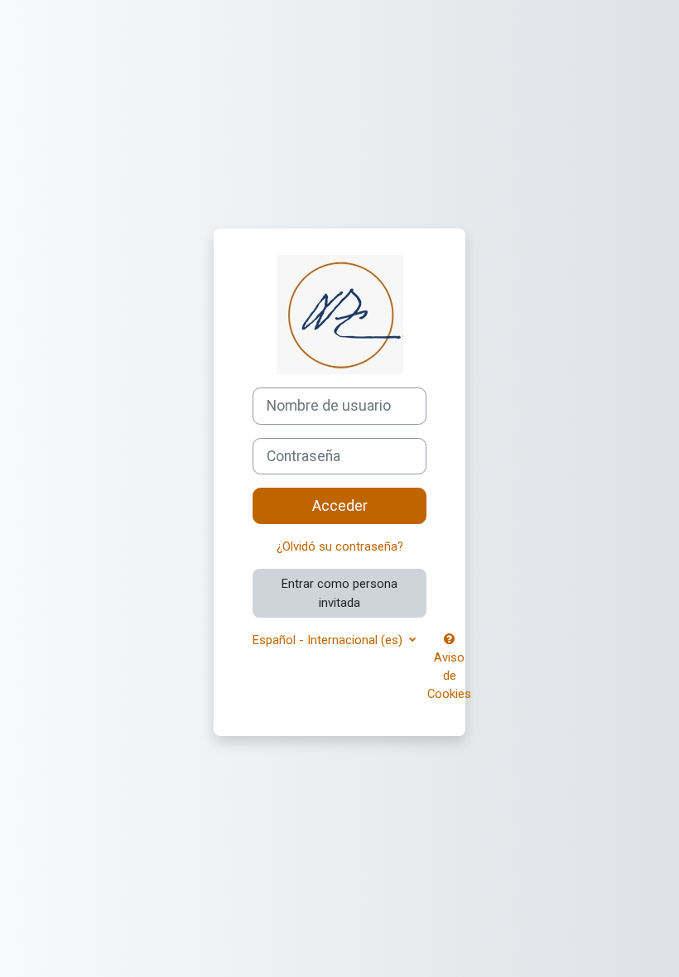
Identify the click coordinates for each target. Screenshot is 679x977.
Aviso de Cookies (449, 675)
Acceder (340, 506)
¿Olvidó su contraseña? (340, 546)
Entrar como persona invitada (339, 592)
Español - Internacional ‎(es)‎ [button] (329, 640)
